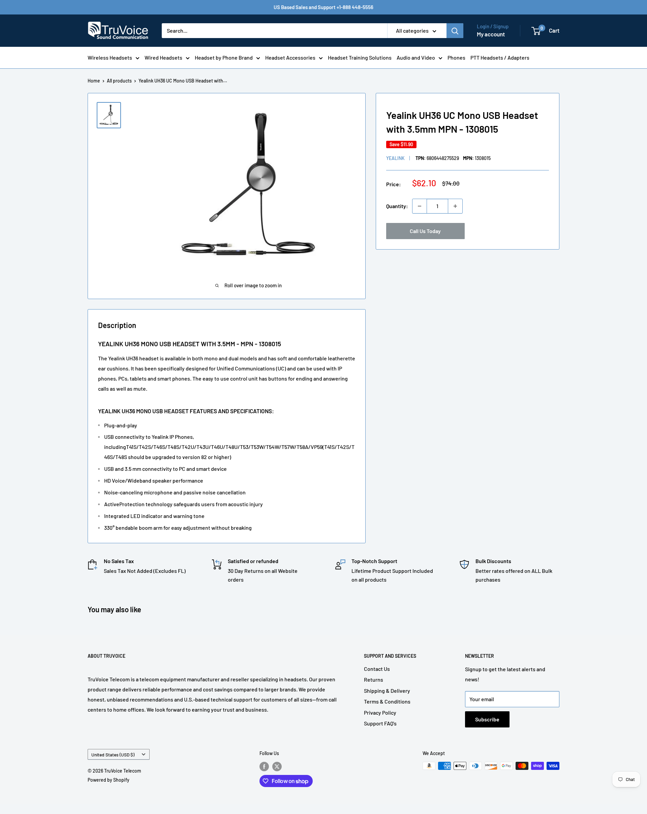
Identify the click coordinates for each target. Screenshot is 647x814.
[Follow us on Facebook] (264, 766)
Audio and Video (416, 57)
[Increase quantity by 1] (455, 206)
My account (491, 34)
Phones (456, 57)
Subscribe (487, 719)
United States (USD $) (112, 754)
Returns (373, 679)
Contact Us (377, 668)
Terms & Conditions (387, 701)
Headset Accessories (290, 57)
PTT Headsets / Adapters (499, 57)
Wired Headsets (163, 57)
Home (94, 81)
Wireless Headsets (110, 57)
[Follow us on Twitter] (277, 766)
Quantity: (397, 206)
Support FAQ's (380, 723)
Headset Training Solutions (360, 57)
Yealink (395, 158)
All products (119, 81)
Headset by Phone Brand (224, 57)
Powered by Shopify (108, 780)
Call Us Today (425, 231)
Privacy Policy (380, 712)
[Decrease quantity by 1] (419, 206)
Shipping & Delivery (387, 690)
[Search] (454, 30)
